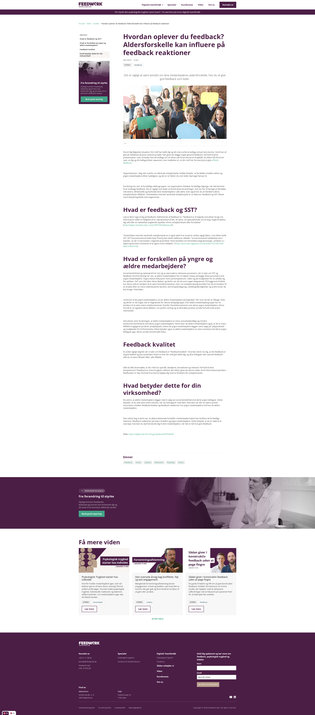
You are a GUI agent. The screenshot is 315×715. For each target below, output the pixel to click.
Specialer (171, 4)
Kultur (138, 462)
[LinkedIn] (234, 697)
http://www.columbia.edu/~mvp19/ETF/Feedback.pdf (148, 225)
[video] (104, 560)
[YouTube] (230, 697)
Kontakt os (227, 4)
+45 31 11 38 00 (85, 658)
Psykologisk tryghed (126, 658)
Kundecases (187, 4)
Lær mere (89, 609)
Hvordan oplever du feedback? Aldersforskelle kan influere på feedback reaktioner (135, 23)
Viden (200, 4)
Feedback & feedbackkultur (129, 661)
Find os (82, 687)
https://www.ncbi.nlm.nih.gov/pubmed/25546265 (151, 434)
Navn (199, 663)
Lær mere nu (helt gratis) (208, 684)
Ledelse (148, 462)
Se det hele (157, 618)
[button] (152, 5)
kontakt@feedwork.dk (87, 661)
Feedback (128, 462)
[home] (90, 4)
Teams (181, 462)
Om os (211, 4)
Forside (82, 23)
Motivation (159, 462)
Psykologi (171, 462)
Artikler (96, 23)
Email (200, 673)
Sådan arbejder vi (165, 665)
